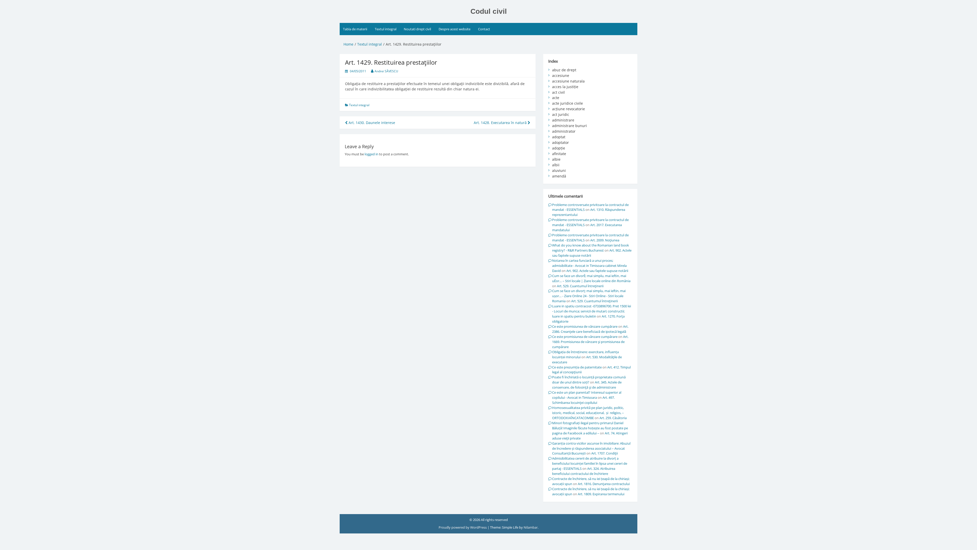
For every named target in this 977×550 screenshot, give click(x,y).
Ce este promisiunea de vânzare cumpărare (584, 326)
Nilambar (531, 527)
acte (555, 97)
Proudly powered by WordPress (463, 527)
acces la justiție (565, 86)
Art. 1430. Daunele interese (371, 122)
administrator (564, 131)
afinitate (559, 153)
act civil (558, 92)
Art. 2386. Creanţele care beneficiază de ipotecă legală (590, 329)
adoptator (560, 142)
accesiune (560, 75)
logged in (371, 154)
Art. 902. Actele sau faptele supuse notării (597, 270)
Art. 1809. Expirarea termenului (601, 494)
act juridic (560, 114)
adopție (558, 148)
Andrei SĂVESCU (386, 71)
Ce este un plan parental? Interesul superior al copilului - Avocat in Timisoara (586, 395)
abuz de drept (564, 69)
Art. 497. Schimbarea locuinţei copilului (583, 400)
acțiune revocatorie (568, 108)
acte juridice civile (567, 103)
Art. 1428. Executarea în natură (501, 122)
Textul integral (385, 29)
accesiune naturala (568, 81)
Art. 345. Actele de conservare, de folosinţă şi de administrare (587, 385)
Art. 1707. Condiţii (604, 453)
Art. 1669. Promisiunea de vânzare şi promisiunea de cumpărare (590, 341)
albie (556, 159)
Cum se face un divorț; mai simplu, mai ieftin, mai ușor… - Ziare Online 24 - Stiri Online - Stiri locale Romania (589, 295)
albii (555, 164)
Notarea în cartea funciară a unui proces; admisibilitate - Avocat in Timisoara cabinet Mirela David (589, 265)
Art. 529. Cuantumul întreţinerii (580, 286)
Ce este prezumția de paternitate (577, 367)
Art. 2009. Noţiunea (604, 240)
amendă (559, 176)
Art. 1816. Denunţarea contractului (604, 484)
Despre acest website (454, 29)
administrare (563, 120)
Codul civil (488, 11)
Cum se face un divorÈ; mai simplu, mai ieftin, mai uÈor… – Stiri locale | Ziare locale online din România (591, 278)
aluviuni (559, 170)
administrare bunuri (569, 125)
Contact (484, 29)
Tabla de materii (355, 29)
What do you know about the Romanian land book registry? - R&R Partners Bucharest (590, 248)
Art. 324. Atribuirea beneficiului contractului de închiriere (583, 471)
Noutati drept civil (417, 29)
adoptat (558, 136)
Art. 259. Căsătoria (613, 418)
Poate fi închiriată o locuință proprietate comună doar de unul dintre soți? (589, 379)
